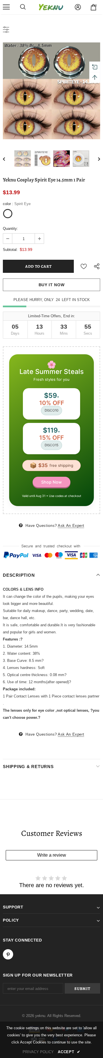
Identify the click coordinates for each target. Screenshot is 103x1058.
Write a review (51, 855)
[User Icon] (78, 7)
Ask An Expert (71, 525)
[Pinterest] (8, 954)
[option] (51, 90)
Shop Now (51, 482)
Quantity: (10, 228)
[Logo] (51, 7)
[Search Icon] (23, 7)
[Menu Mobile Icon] (6, 7)
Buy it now (52, 285)
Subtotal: (10, 249)
